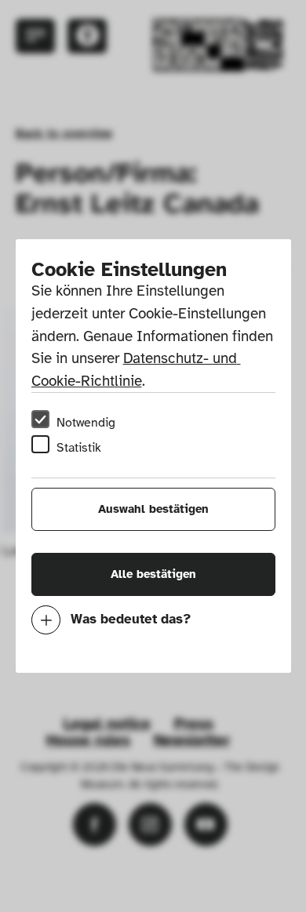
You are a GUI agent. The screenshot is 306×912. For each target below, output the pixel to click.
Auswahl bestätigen (153, 509)
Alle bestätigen (153, 574)
